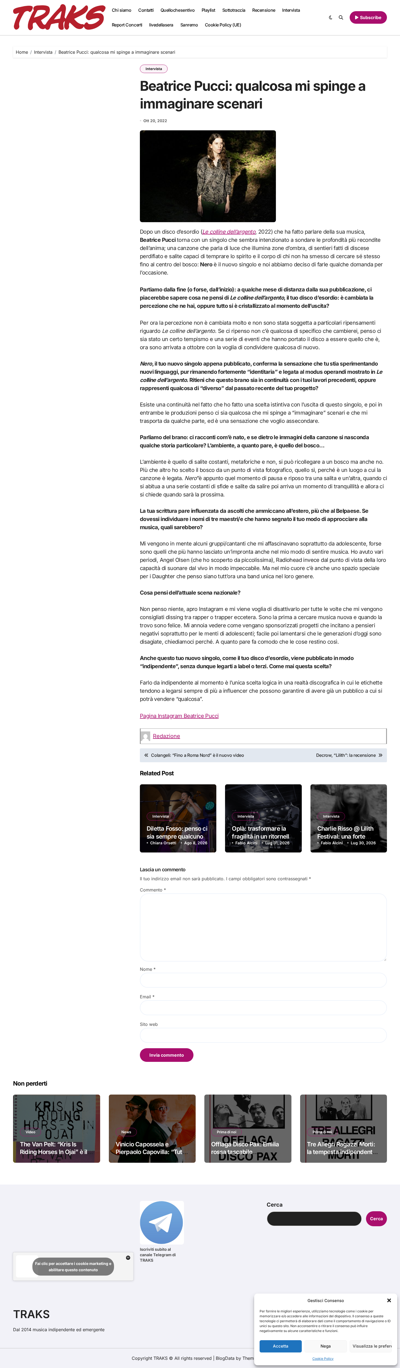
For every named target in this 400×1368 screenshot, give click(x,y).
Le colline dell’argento (228, 231)
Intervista (291, 10)
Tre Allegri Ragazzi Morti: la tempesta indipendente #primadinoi (341, 1152)
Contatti (145, 10)
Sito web (149, 1024)
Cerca (275, 1204)
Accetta (280, 1346)
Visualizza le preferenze (372, 1346)
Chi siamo (121, 10)
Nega (326, 1346)
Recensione (263, 10)
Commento (153, 890)
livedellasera (161, 25)
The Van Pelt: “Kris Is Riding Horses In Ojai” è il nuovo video (53, 1152)
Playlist (208, 10)
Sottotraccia (233, 10)
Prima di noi (226, 1132)
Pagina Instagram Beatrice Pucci (179, 716)
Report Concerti (127, 25)
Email (147, 996)
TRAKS (31, 1314)
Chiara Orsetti (163, 842)
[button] (389, 1300)
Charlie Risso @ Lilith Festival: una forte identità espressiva (345, 836)
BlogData (225, 1358)
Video (30, 1132)
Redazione (166, 736)
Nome (148, 969)
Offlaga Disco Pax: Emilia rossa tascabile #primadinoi (245, 1152)
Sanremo (189, 25)
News (126, 1132)
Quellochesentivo (178, 10)
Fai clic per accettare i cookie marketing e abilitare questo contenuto (73, 1266)
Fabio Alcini (246, 842)
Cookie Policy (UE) (223, 25)
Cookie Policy (323, 1359)
